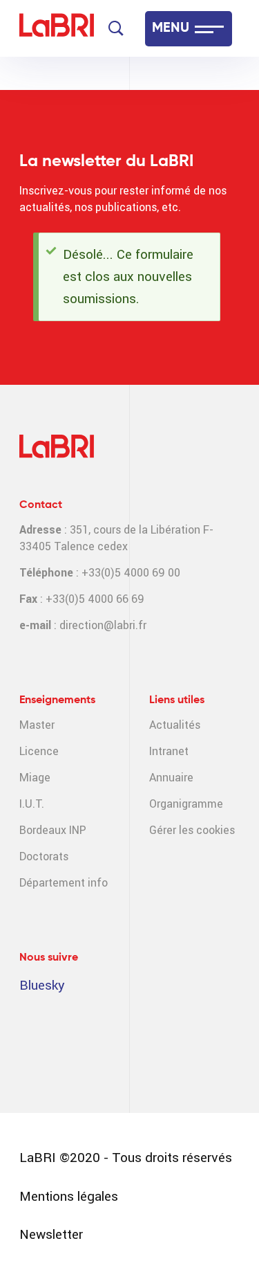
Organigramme (186, 803)
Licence (39, 751)
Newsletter (51, 1234)
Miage (34, 777)
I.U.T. (31, 803)
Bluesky (42, 985)
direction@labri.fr (102, 625)
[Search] (116, 28)
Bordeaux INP (52, 830)
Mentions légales (68, 1196)
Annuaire (171, 777)
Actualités (174, 725)
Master (37, 725)
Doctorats (43, 856)
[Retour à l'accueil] (56, 29)
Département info (63, 882)
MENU (170, 28)
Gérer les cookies (192, 830)
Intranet (169, 751)
